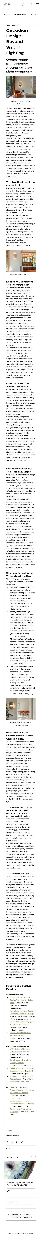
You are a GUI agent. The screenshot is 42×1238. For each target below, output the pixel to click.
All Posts (7, 14)
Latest (10, 1130)
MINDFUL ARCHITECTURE (14, 1135)
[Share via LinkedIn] (17, 1142)
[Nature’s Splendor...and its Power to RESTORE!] (21, 1170)
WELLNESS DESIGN (20, 14)
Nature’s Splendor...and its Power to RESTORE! (20, 1184)
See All (33, 1157)
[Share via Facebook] (7, 1142)
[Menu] (37, 4)
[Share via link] (22, 1142)
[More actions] (34, 25)
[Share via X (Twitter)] (12, 1142)
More (32, 14)
